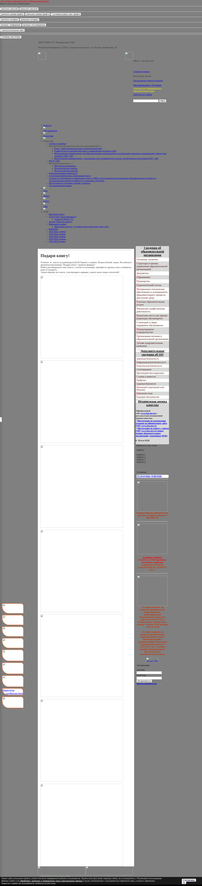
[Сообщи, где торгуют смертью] (152, 553)
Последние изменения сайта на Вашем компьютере (25, 1)
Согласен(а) (189, 880)
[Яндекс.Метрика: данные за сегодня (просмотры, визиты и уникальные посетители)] (152, 660)
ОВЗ (45, 206)
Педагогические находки (66, 171)
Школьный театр (144, 393)
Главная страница (141, 71)
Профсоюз (141, 380)
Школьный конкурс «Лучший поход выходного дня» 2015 (81, 226)
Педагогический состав (148, 285)
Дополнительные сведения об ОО (152, 352)
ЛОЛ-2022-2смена (57, 241)
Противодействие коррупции (150, 373)
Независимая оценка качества (152, 403)
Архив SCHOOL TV (64, 219)
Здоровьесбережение (146, 384)
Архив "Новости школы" (60, 222)
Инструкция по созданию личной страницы (69, 183)
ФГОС (46, 201)
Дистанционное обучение (147, 85)
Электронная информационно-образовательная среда (147, 89)
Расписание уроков (142, 76)
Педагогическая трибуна (65, 168)
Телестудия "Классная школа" (63, 217)
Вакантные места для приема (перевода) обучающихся (151, 317)
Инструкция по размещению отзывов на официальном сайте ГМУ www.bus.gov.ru (151, 423)
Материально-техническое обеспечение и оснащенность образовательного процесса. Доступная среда (152, 293)
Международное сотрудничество (145, 331)
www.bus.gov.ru (148, 413)
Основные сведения (147, 259)
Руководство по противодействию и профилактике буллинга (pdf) (85, 151)
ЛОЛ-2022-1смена (57, 239)
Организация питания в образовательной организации (152, 337)
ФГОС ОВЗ (54, 161)
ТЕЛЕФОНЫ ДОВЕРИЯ (149, 476)
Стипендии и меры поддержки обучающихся (149, 324)
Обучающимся (50, 130)
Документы (142, 273)
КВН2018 (53, 229)
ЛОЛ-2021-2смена (57, 234)
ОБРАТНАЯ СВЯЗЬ (142, 94)
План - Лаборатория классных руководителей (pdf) (78, 148)
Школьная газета (56, 214)
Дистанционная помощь (60, 185)
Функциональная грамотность (63, 173)
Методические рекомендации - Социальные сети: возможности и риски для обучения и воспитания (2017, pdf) (106, 158)
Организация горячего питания (148, 80)
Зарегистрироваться (146, 683)
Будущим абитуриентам (147, 397)
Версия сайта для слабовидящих (15, 3)
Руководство (143, 281)
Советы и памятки (57, 143)
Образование (143, 277)
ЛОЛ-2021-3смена (57, 236)
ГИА (45, 191)
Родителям (48, 136)
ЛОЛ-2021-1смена (57, 231)
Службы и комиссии (146, 376)
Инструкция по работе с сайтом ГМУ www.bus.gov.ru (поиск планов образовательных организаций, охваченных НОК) (152, 432)
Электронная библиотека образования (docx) (70, 176)
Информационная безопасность (151, 362)
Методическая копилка (65, 166)
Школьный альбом (57, 224)
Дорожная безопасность (147, 359)
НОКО (46, 196)
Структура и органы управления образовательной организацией (151, 266)
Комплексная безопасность (149, 366)
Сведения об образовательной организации (152, 251)
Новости (47, 125)
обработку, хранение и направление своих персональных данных (51, 881)
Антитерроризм (143, 369)
